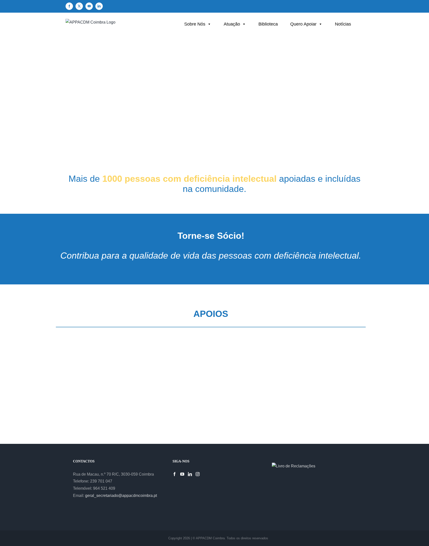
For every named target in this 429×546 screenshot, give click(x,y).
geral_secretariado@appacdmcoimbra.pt (121, 495)
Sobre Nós (194, 24)
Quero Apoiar (303, 24)
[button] (332, 153)
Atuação (232, 24)
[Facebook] (175, 474)
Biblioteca (268, 24)
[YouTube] (182, 474)
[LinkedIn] (190, 474)
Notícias (343, 24)
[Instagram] (198, 474)
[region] (214, 98)
